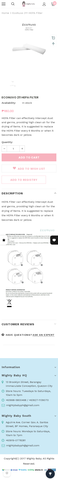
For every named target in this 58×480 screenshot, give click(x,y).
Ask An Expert (43, 334)
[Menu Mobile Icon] (3, 4)
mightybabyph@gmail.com (22, 405)
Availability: (9, 102)
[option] (29, 46)
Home (5, 12)
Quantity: (7, 142)
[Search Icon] (13, 4)
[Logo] (28, 4)
